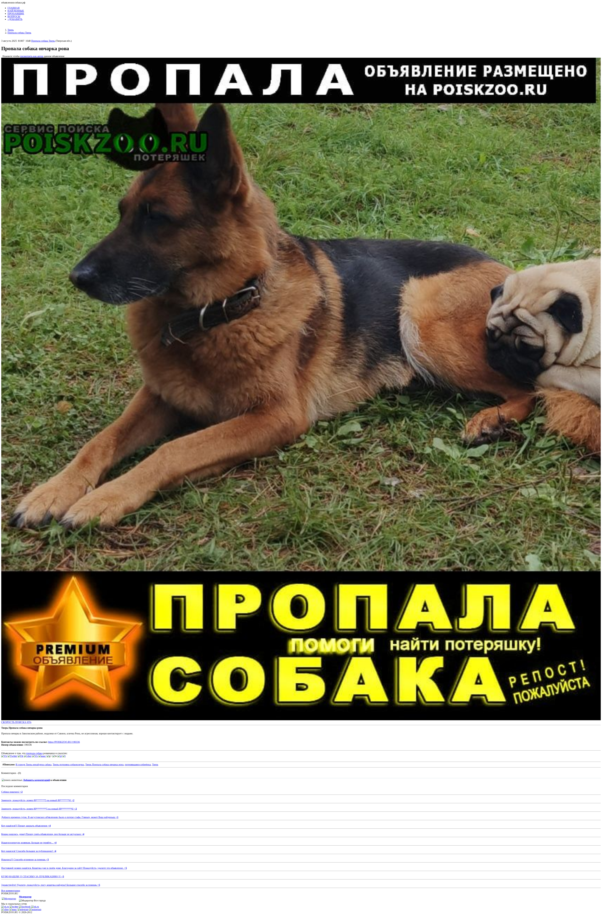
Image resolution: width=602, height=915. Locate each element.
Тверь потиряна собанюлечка (68, 764)
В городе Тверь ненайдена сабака (33, 764)
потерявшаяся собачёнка (138, 764)
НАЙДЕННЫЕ (16, 10)
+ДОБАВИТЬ (15, 19)
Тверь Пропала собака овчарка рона (104, 764)
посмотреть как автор (31, 56)
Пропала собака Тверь (43, 41)
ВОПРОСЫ (14, 16)
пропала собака (34, 753)
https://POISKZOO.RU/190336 (64, 742)
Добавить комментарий (36, 780)
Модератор (25, 896)
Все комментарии (10, 890)
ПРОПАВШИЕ (16, 13)
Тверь (155, 764)
